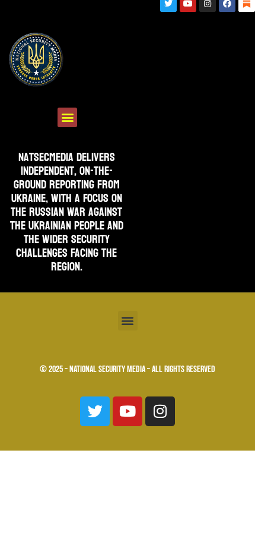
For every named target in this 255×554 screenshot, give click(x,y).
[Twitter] (95, 411)
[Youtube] (127, 411)
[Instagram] (160, 411)
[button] (67, 117)
